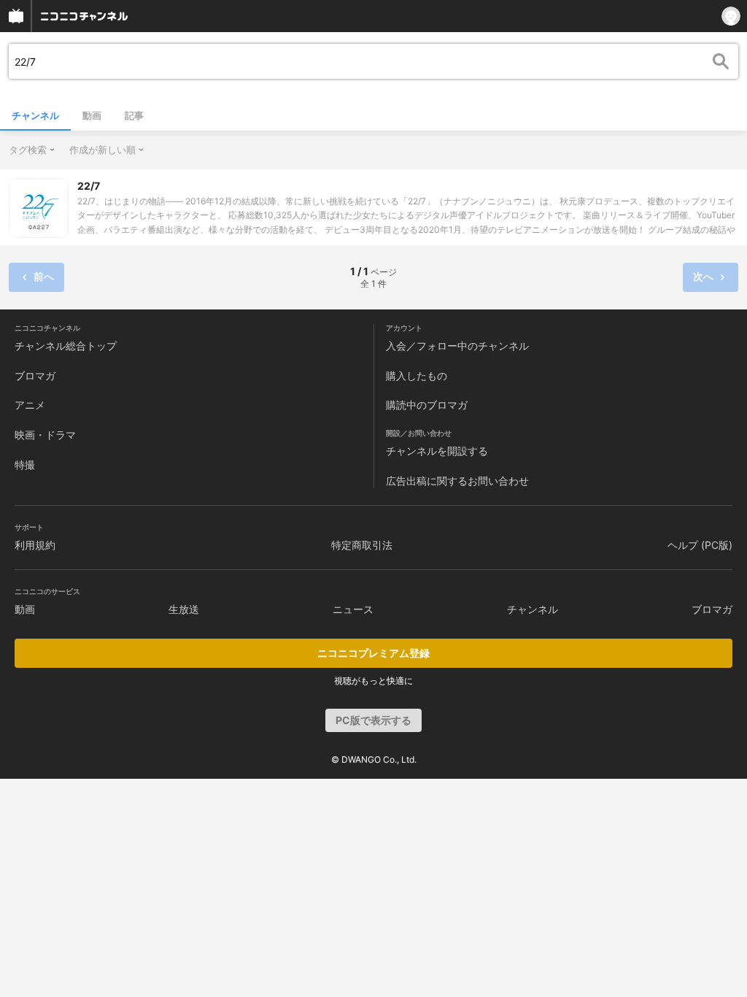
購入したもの (416, 375)
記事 (134, 115)
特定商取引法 (361, 545)
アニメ (30, 405)
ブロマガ (35, 375)
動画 (91, 115)
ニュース (353, 609)
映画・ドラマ (45, 434)
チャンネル (35, 115)
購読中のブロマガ (427, 405)
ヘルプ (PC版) (699, 545)
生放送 (184, 609)
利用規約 (35, 545)
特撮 (25, 464)
